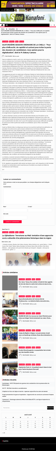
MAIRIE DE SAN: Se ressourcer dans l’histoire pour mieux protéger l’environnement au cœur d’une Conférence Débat (35, 317)
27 (28, 427)
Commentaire (7, 186)
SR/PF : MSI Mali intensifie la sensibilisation (14, 388)
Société (22, 41)
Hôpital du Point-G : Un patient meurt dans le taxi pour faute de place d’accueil (35, 368)
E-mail (30, 206)
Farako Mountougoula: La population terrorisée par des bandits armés (35, 351)
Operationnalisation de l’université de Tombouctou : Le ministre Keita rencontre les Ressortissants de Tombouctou (34, 300)
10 (6, 423)
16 (50, 423)
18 (13, 425)
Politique (11, 41)
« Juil (3, 432)
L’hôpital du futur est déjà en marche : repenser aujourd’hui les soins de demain (25, 391)
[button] (51, 25)
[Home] (2, 25)
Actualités (5, 41)
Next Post (5, 229)
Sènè (17, 41)
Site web (5, 214)
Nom (5, 206)
